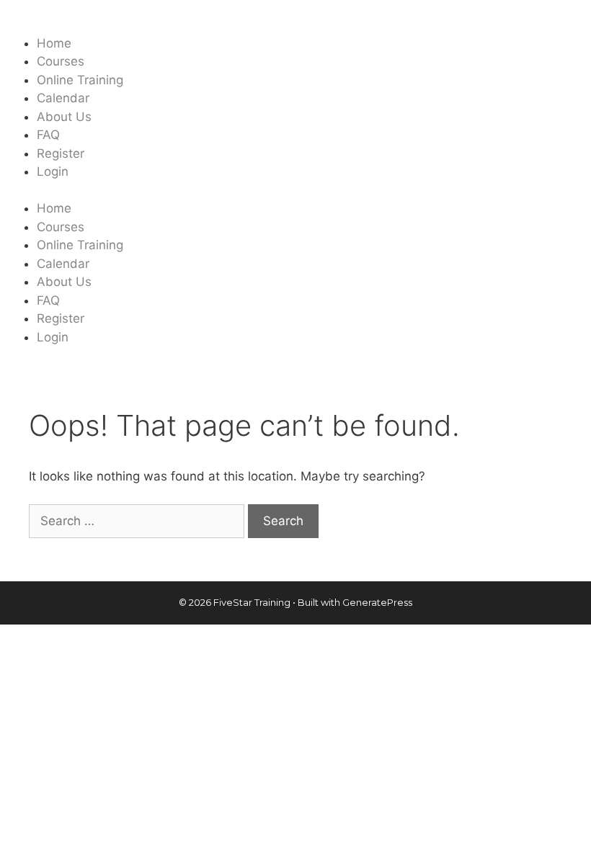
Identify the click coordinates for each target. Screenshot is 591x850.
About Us (64, 116)
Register (60, 153)
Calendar (63, 98)
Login (52, 171)
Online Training (80, 80)
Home (54, 43)
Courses (60, 61)
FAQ (48, 135)
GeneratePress (377, 602)
